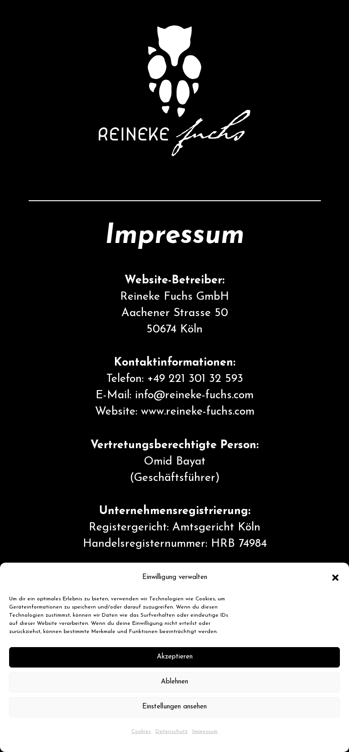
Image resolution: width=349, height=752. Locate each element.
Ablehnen (174, 681)
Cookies (141, 731)
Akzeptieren (175, 656)
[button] (335, 577)
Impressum (205, 731)
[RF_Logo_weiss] (175, 91)
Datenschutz (171, 731)
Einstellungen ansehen (174, 706)
